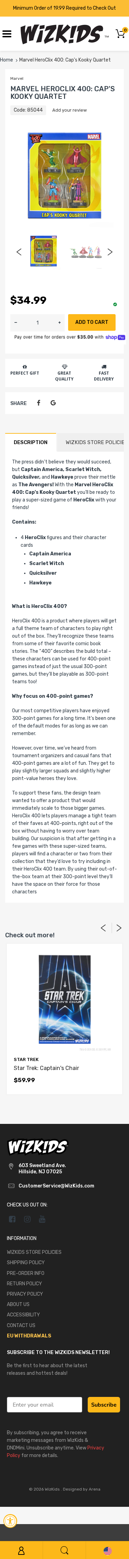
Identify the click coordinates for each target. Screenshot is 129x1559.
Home (6, 60)
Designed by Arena (81, 1489)
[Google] (53, 403)
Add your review (69, 110)
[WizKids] (38, 1146)
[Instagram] (27, 1218)
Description (30, 442)
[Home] (64, 33)
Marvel (16, 78)
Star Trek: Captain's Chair (46, 1068)
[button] (59, 322)
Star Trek (26, 1059)
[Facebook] (38, 403)
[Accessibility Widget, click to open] (10, 1521)
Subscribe (104, 1405)
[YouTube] (42, 1218)
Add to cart (91, 322)
